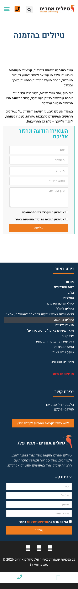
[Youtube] (39, 548)
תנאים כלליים (64, 325)
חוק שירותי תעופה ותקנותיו (55, 341)
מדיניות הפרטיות (33, 219)
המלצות (68, 298)
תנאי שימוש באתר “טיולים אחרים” (50, 330)
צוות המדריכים (64, 287)
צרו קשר (68, 336)
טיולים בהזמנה (64, 319)
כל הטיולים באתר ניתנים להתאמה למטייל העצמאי (40, 314)
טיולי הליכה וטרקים (60, 303)
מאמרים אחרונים (62, 361)
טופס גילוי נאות (63, 352)
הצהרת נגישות (64, 347)
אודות (70, 281)
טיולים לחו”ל (65, 309)
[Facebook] (50, 548)
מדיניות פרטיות (63, 374)
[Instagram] (28, 548)
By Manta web (39, 564)
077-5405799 (64, 409)
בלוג (71, 292)
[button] (29, 9)
